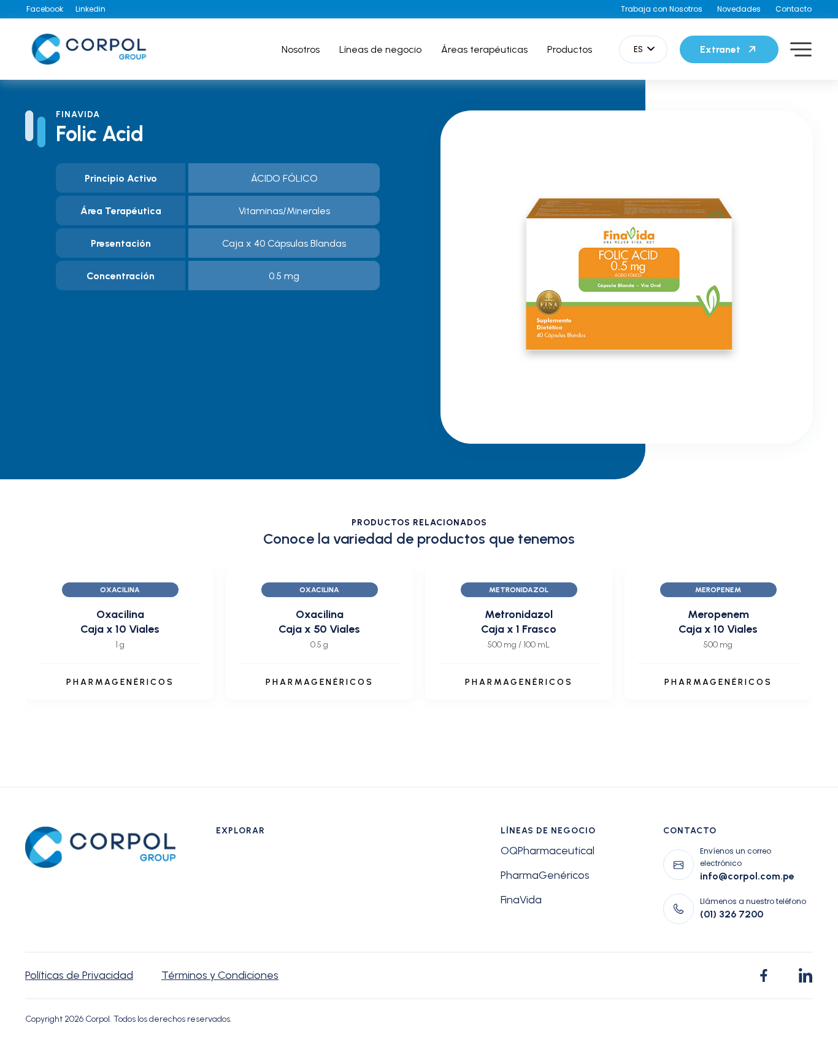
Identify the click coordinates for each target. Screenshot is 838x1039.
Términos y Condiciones (220, 975)
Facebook (44, 9)
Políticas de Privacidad (79, 975)
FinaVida (521, 899)
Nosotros (301, 49)
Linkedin (90, 9)
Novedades (739, 9)
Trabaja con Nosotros (661, 9)
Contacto (793, 9)
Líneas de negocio (380, 49)
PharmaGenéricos (545, 875)
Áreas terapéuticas (484, 49)
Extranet (720, 49)
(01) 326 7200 (731, 914)
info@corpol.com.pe (747, 876)
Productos (569, 49)
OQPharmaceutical (547, 850)
